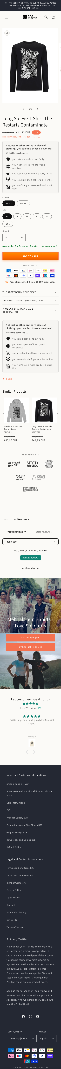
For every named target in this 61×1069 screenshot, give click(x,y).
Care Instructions (16, 802)
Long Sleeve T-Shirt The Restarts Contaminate (42, 427)
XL (47, 216)
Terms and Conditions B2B (20, 867)
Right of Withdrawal (17, 882)
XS (7, 216)
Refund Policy (14, 847)
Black (9, 203)
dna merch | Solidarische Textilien (33, 1067)
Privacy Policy (14, 890)
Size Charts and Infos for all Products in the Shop (30, 793)
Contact (11, 904)
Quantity (6, 231)
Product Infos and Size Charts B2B (24, 825)
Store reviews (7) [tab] (44, 531)
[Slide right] (37, 109)
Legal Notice (13, 897)
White (23, 203)
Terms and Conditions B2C (20, 875)
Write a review (30, 557)
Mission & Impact (31, 637)
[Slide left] (23, 109)
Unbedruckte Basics (30, 646)
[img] (30, 703)
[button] (6, 17)
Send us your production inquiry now (27, 990)
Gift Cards (12, 919)
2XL (8, 223)
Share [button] (9, 378)
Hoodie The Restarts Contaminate (13, 427)
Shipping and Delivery (18, 783)
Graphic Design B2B (17, 832)
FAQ (9, 810)
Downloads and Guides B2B (21, 839)
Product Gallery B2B (17, 817)
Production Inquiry (17, 912)
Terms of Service (15, 927)
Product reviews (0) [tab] (17, 531)
